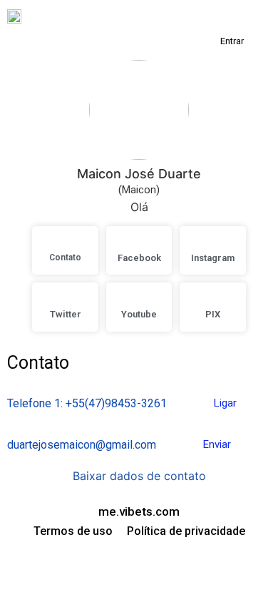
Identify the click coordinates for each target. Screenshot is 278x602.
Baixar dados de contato (139, 476)
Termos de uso (73, 531)
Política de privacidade (186, 531)
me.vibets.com (139, 511)
